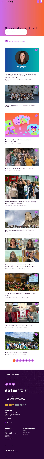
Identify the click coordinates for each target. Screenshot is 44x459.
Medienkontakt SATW (27, 432)
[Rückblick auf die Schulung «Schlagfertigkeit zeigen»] (22, 159)
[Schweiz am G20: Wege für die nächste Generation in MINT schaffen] (22, 285)
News (6, 8)
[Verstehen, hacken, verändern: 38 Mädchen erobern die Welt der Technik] (22, 97)
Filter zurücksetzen (36, 44)
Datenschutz (14, 445)
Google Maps (10, 422)
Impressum (7, 445)
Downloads (25, 434)
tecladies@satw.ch (8, 377)
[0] (41, 1)
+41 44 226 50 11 (8, 418)
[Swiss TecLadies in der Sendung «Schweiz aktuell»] (22, 315)
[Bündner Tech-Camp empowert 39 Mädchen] (22, 343)
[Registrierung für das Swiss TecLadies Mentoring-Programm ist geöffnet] (22, 128)
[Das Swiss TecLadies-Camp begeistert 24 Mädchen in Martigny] (22, 222)
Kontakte (25, 430)
